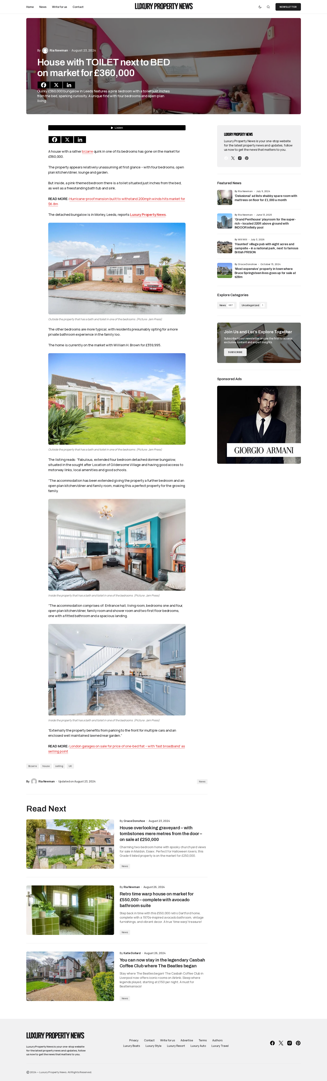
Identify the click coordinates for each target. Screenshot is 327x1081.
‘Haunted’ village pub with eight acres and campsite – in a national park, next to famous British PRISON (266, 248)
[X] (56, 85)
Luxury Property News (163, 7)
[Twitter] (233, 158)
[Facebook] (44, 85)
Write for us (167, 1040)
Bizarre (32, 766)
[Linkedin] (69, 85)
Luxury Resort (176, 1046)
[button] (260, 6)
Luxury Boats (131, 1046)
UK (70, 766)
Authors (217, 1040)
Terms (203, 1040)
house (46, 766)
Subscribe (235, 352)
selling (59, 766)
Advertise (187, 1040)
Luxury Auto (198, 1046)
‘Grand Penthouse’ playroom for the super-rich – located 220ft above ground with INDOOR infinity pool (265, 223)
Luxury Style (154, 1046)
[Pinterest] (246, 158)
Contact (149, 1040)
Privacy (134, 1040)
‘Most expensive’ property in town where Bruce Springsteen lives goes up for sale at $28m (265, 273)
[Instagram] (239, 158)
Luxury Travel (220, 1046)
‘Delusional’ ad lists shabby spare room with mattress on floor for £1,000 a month (266, 198)
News (202, 781)
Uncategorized (252, 305)
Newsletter (288, 6)
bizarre (87, 151)
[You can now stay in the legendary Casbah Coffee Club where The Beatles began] (70, 976)
